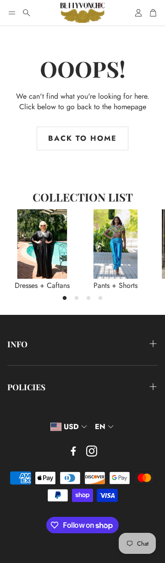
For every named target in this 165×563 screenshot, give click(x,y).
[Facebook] (73, 451)
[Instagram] (91, 451)
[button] (11, 12)
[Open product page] (42, 244)
